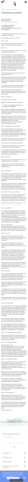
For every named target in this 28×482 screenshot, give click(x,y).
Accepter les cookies (13, 478)
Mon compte (7, 461)
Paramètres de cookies (16, 480)
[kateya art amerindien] (14, 4)
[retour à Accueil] (2, 9)
